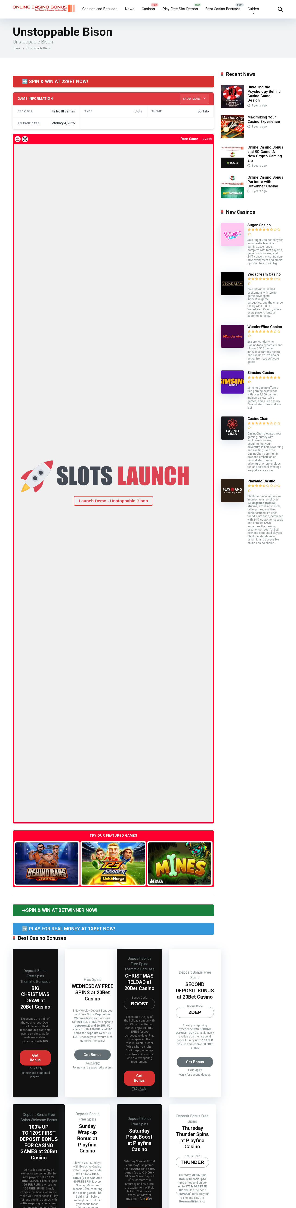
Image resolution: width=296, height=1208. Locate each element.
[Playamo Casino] (232, 501)
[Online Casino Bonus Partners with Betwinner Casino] (232, 197)
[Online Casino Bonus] (44, 6)
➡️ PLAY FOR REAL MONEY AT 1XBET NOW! (68, 929)
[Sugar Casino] (232, 244)
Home (16, 48)
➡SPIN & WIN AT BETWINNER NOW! (59, 910)
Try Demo (47, 863)
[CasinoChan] (232, 438)
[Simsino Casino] (232, 392)
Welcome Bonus (44, 1120)
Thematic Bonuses (35, 981)
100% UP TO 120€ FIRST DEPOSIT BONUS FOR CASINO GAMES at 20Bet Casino (39, 1142)
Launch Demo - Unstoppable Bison (113, 501)
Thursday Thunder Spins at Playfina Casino (192, 1137)
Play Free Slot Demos (180, 9)
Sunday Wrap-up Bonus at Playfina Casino (87, 1138)
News (129, 9)
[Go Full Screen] (25, 139)
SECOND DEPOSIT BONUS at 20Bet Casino (195, 990)
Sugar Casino (259, 225)
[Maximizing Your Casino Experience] (232, 137)
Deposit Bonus (35, 971)
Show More (192, 98)
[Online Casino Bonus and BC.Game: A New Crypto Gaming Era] (232, 167)
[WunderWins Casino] (232, 346)
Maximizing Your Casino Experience (263, 119)
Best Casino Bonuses (222, 9)
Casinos (148, 9)
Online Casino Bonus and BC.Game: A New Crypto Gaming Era (265, 154)
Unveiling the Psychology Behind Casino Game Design (264, 94)
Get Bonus (35, 1057)
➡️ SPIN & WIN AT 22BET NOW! (55, 81)
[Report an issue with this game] (18, 139)
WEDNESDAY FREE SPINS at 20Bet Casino (92, 992)
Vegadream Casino (264, 274)
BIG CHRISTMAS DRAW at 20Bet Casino (35, 997)
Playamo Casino (261, 481)
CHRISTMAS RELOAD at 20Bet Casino (139, 982)
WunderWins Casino (264, 327)
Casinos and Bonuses (99, 9)
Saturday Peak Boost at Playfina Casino (139, 1140)
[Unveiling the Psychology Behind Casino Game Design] (232, 107)
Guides (253, 9)
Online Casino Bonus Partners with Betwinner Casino (265, 181)
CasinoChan (257, 418)
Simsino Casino (260, 372)
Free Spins (35, 976)
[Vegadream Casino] (232, 294)
